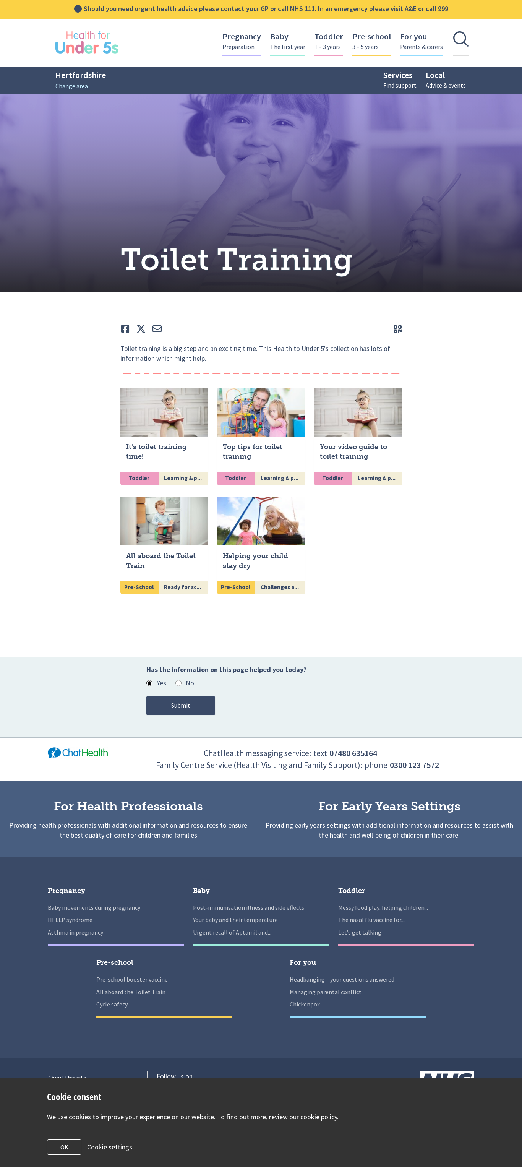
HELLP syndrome (70, 920)
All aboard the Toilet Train (130, 992)
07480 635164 (353, 753)
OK (64, 1147)
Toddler (328, 40)
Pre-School (139, 587)
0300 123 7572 (414, 765)
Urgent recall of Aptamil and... (232, 932)
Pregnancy (241, 40)
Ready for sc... (183, 587)
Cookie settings (109, 1147)
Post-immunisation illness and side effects (248, 907)
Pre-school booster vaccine (132, 979)
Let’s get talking (359, 932)
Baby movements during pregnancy (94, 907)
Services (400, 79)
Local (446, 79)
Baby (287, 40)
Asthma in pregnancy (75, 932)
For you (421, 40)
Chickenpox (305, 1004)
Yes (161, 682)
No (190, 682)
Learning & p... (183, 478)
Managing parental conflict (326, 992)
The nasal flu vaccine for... (371, 920)
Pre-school (371, 40)
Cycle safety (112, 1004)
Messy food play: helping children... (383, 907)
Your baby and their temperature (235, 920)
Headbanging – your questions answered (342, 979)
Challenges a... (280, 587)
